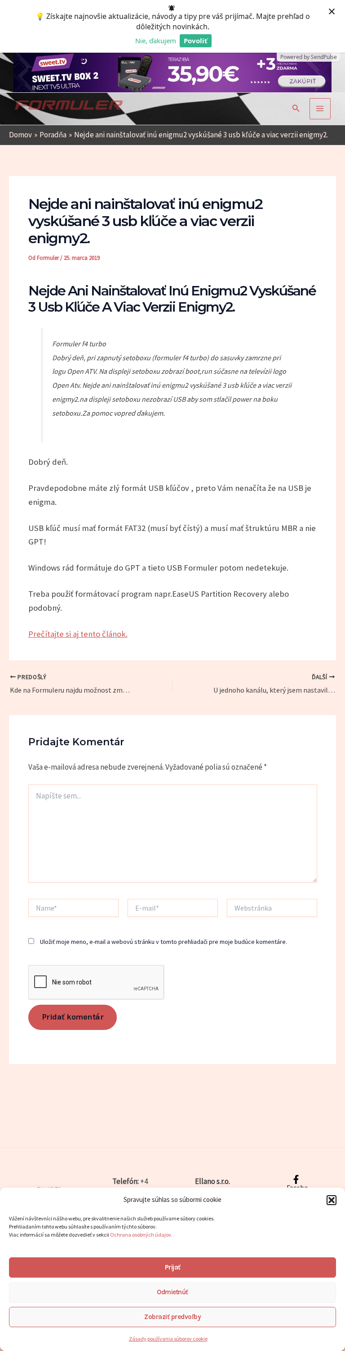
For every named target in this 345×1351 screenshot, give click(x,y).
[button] (331, 1200)
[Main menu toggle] (320, 109)
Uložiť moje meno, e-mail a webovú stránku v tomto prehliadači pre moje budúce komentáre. (163, 942)
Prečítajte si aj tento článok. (78, 634)
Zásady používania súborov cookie (168, 1338)
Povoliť (196, 40)
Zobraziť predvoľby (172, 1317)
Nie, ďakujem (155, 40)
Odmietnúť (172, 1292)
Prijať (173, 1267)
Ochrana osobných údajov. (141, 1234)
